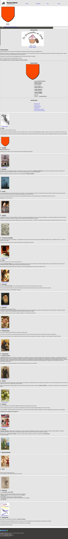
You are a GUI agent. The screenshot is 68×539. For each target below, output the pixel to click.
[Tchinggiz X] (9, 531)
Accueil (58, 3)
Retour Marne (37, 107)
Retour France (37, 105)
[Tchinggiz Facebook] (5, 531)
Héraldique (38, 3)
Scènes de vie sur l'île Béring (11, 26)
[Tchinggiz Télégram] (1, 531)
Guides (27, 3)
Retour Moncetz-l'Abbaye (39, 109)
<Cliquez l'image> (4, 126)
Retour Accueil (37, 103)
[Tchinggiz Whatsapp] (7, 531)
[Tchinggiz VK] (3, 531)
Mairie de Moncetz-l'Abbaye (39, 110)
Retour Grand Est (37, 106)
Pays (48, 3)
